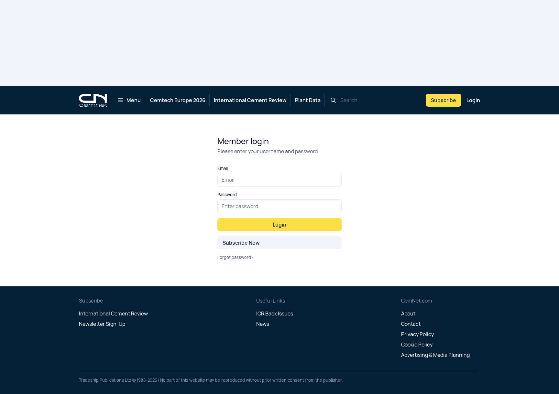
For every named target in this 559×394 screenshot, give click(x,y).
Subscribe (443, 100)
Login (473, 100)
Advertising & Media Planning (435, 354)
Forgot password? (235, 257)
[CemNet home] (93, 100)
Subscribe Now (241, 242)
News (262, 323)
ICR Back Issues (274, 313)
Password (227, 194)
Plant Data (308, 100)
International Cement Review (250, 100)
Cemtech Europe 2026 (177, 100)
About (408, 313)
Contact (411, 323)
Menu (133, 100)
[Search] (333, 100)
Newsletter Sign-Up (102, 323)
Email (222, 168)
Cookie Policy (417, 344)
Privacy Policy (417, 334)
